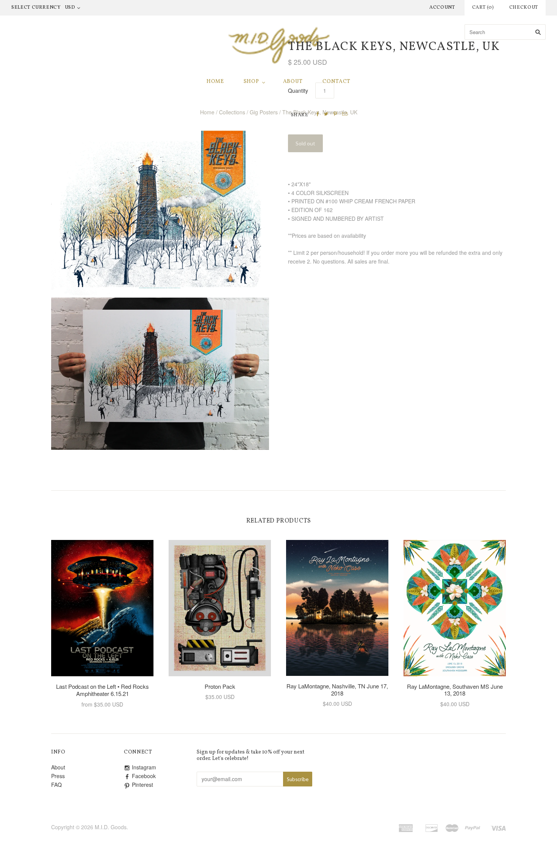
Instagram (144, 767)
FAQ (56, 784)
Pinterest (142, 784)
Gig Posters (264, 112)
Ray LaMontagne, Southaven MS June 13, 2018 (455, 689)
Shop (251, 81)
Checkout (523, 7)
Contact (336, 81)
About (293, 81)
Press (58, 776)
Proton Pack (220, 686)
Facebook (144, 776)
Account (442, 7)
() (483, 7)
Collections (232, 112)
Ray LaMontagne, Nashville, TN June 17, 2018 (337, 689)
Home (215, 81)
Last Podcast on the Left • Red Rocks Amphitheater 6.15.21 (102, 689)
